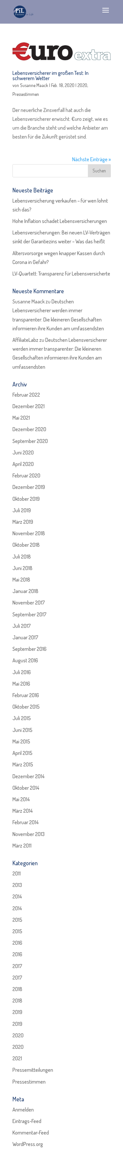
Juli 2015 (21, 718)
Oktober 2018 (26, 544)
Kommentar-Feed (30, 1132)
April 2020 (23, 464)
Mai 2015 (21, 741)
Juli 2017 (21, 626)
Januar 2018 (25, 591)
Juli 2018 (21, 556)
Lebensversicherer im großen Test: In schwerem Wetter (50, 75)
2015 (17, 919)
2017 (17, 966)
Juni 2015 (22, 730)
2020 (82, 85)
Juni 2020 (23, 452)
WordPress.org (27, 1144)
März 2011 (21, 845)
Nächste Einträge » (91, 159)
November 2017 (28, 602)
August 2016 (25, 660)
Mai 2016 (21, 683)
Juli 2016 (21, 672)
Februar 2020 (26, 475)
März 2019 (22, 521)
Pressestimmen (25, 94)
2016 (17, 942)
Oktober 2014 (25, 787)
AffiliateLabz (25, 340)
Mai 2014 (21, 799)
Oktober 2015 (26, 706)
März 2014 (22, 810)
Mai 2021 (21, 417)
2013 (17, 885)
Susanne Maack (34, 85)
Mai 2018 (21, 579)
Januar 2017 (25, 637)
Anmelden (23, 1109)
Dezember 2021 (28, 406)
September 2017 (29, 614)
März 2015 (22, 764)
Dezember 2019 (28, 487)
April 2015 (22, 753)
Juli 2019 (21, 510)
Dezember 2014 (28, 776)
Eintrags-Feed (26, 1121)
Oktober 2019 (26, 499)
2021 (17, 1058)
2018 (17, 989)
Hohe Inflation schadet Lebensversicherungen (59, 221)
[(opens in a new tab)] (61, 51)
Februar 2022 (26, 394)
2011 (16, 873)
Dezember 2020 (29, 429)
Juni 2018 (22, 568)
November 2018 (28, 533)
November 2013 (28, 834)
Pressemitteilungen (32, 1070)
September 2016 (29, 649)
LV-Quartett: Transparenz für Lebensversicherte (61, 273)
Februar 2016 (25, 695)
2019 (17, 1012)
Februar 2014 (25, 822)
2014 (17, 896)
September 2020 (30, 441)
